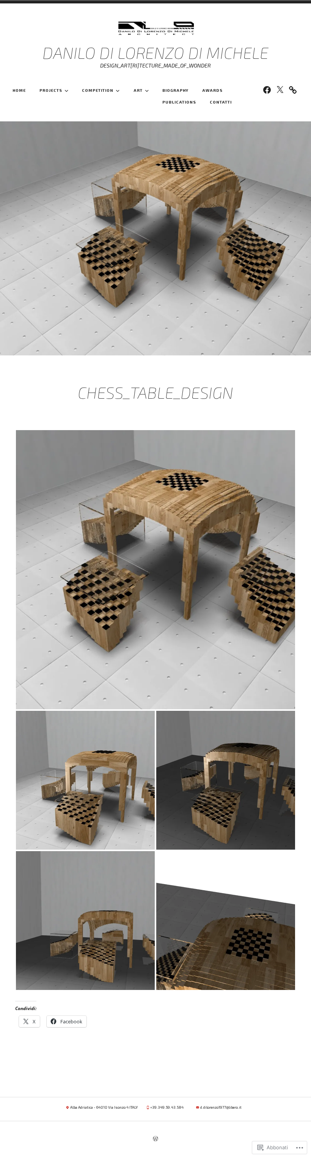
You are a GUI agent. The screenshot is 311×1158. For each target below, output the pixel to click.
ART (138, 90)
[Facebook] (267, 89)
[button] (155, 569)
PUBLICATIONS (179, 102)
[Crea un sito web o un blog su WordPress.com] (155, 1139)
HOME (19, 90)
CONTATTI (221, 102)
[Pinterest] (292, 89)
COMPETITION (97, 90)
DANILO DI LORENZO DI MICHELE (155, 52)
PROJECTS (50, 90)
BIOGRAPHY (175, 90)
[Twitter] (280, 89)
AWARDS (212, 90)
